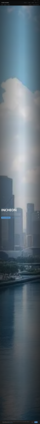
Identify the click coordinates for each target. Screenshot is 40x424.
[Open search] (38, 2)
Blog (35, 2)
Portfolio (33, 2)
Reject (32, 422)
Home (2, 4)
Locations (5, 4)
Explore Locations (14, 217)
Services (25, 2)
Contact (38, 0)
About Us (35, 0)
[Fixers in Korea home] (5, 2)
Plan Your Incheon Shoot (6, 217)
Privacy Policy (11, 422)
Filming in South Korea (36, 4)
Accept (36, 422)
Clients (29, 2)
